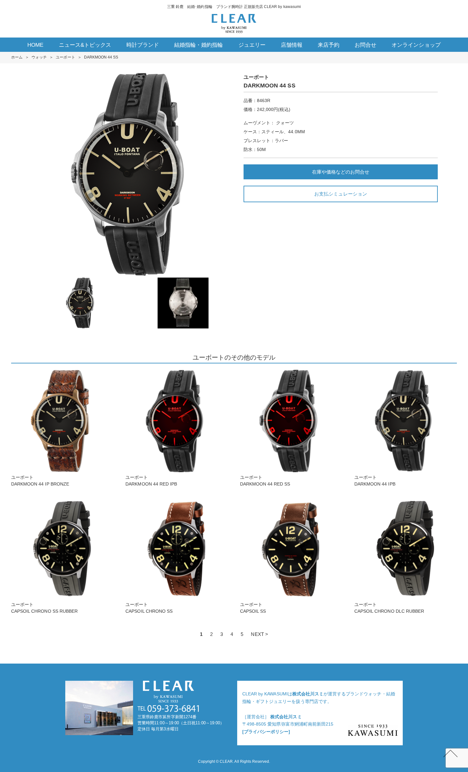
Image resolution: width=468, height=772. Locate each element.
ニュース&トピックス (85, 45)
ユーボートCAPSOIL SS (253, 608)
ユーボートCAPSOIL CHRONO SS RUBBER (44, 608)
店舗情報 (291, 45)
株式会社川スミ (307, 693)
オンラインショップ (416, 45)
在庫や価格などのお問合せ (340, 172)
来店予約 (328, 45)
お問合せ (365, 45)
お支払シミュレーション (340, 193)
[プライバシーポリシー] (266, 731)
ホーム (17, 57)
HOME (35, 45)
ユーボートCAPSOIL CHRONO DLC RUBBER (389, 608)
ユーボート (65, 57)
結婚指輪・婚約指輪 (198, 45)
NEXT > (259, 634)
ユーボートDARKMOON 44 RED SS (265, 480)
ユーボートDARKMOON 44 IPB (374, 480)
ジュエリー (252, 45)
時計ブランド (142, 45)
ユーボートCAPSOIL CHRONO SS (149, 608)
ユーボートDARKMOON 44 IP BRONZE (40, 480)
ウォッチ (39, 57)
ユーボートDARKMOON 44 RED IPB (151, 480)
